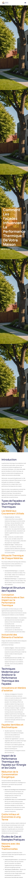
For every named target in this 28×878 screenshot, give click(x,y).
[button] (25, 2)
